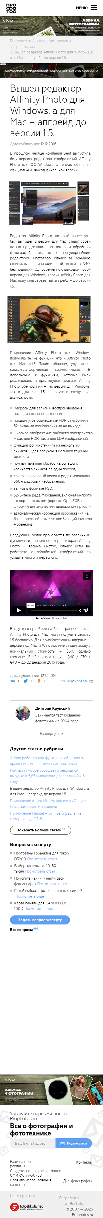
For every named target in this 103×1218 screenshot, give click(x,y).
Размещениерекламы (21, 1164)
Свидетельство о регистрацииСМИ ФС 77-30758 (35, 1173)
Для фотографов (77, 1181)
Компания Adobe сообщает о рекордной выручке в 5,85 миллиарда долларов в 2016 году (47, 776)
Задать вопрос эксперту (40, 919)
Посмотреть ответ (42, 859)
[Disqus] (51, 1005)
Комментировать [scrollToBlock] (74, 681)
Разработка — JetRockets (71, 1200)
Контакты (84, 1162)
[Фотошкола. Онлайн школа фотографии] (27, 1206)
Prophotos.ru (82, 1214)
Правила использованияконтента (30, 1182)
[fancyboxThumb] (49, 202)
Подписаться (77, 1143)
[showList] (40, 830)
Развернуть (50, 733)
